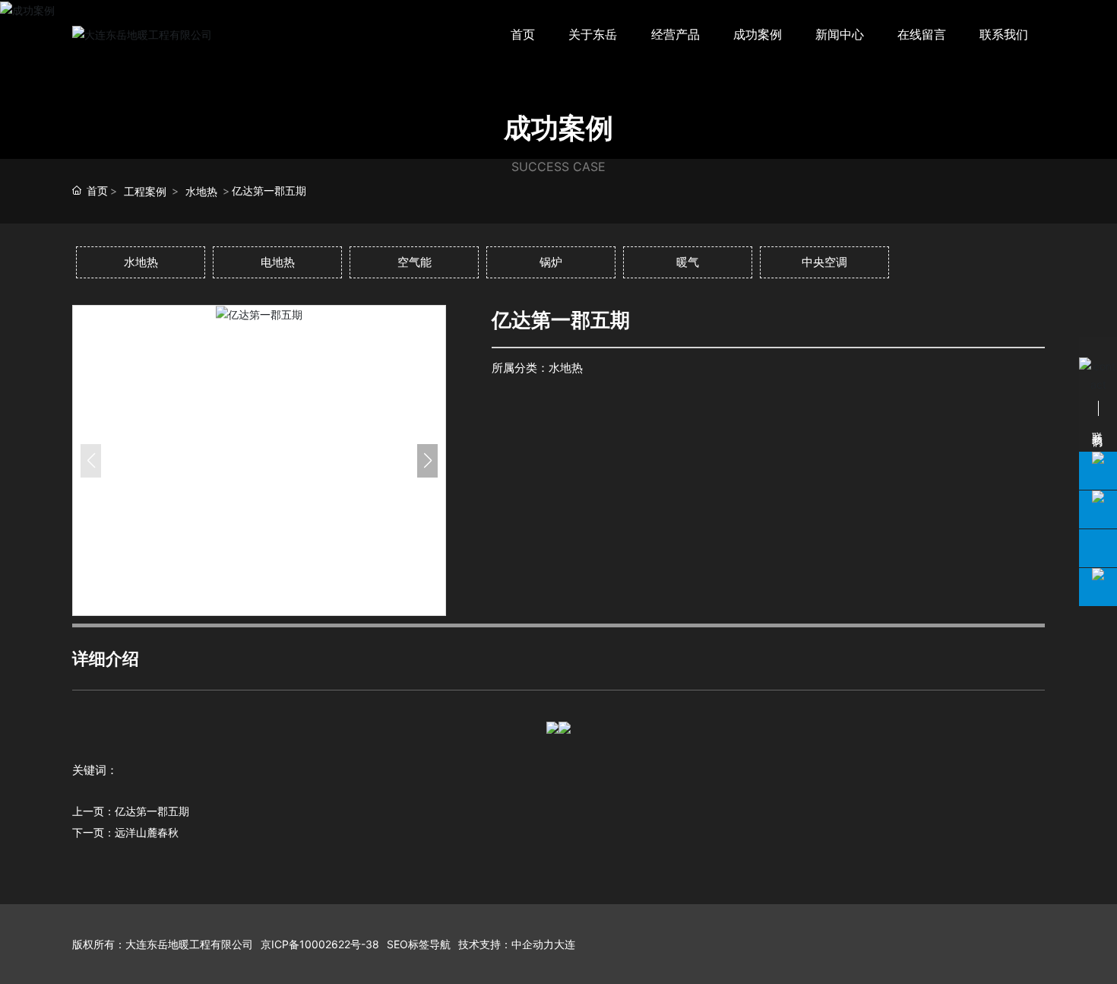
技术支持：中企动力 (506, 944)
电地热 (278, 262)
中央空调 (824, 262)
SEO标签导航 (419, 944)
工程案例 (145, 191)
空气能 (414, 262)
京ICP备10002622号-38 (320, 944)
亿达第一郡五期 (152, 811)
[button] (427, 461)
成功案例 (558, 127)
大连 (564, 944)
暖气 (687, 262)
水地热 (201, 191)
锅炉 (551, 262)
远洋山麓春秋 (147, 832)
